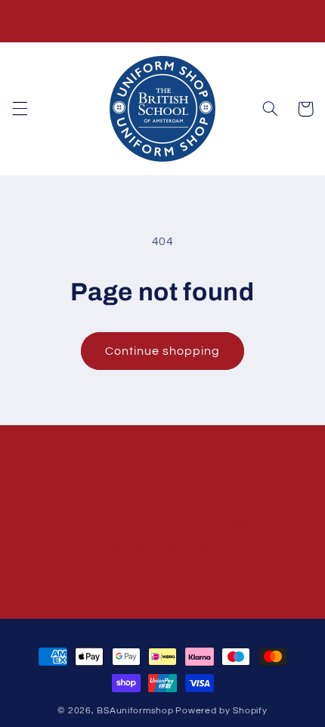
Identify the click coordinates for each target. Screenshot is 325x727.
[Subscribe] (276, 591)
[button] (19, 109)
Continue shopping (163, 351)
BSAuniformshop (135, 711)
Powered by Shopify (221, 711)
